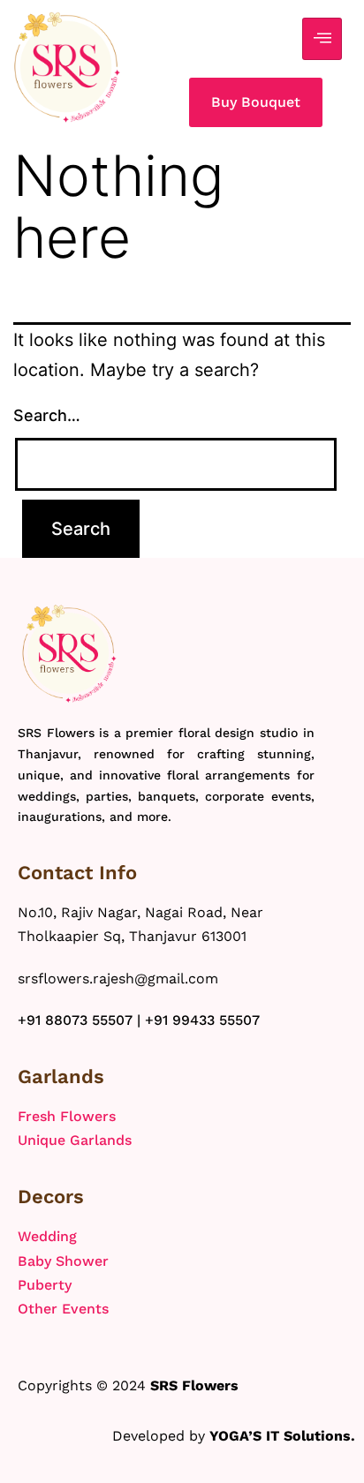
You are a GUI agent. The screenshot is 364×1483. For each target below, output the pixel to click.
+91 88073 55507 (75, 1020)
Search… (46, 415)
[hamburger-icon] (322, 39)
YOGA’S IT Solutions (280, 1435)
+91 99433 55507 (202, 1020)
